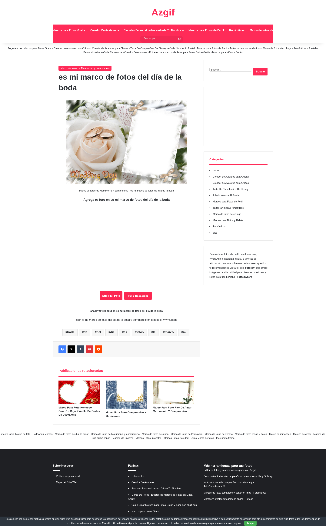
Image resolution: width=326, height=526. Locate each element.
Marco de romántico (280, 434)
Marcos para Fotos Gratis (68, 30)
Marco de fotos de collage (266, 30)
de (85, 332)
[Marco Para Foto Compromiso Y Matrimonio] (126, 395)
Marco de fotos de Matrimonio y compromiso (85, 68)
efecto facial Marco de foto (15, 434)
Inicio (43, 30)
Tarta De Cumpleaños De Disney (148, 48)
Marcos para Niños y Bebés (227, 52)
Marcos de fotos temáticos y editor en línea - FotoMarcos (235, 492)
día (112, 332)
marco (169, 332)
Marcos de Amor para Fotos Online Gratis (187, 52)
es (125, 332)
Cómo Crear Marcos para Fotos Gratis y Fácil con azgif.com (164, 505)
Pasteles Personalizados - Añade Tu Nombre (156, 488)
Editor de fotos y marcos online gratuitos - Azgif (230, 470)
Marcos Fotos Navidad (176, 438)
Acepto (250, 523)
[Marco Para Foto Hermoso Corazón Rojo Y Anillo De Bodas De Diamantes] (79, 392)
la (154, 332)
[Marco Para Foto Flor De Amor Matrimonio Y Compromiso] (173, 392)
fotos (140, 332)
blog (215, 232)
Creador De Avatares (103, 30)
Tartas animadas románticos (245, 48)
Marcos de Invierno (122, 438)
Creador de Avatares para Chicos (110, 48)
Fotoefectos (155, 52)
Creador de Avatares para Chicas (72, 48)
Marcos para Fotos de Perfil (206, 30)
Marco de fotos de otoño (155, 434)
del (99, 332)
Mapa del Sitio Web (66, 482)
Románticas (236, 30)
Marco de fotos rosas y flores (251, 434)
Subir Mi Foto (111, 295)
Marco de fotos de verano (219, 434)
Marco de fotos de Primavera (186, 434)
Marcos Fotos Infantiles (148, 438)
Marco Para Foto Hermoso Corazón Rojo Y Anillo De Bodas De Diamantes (79, 411)
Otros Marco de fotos (203, 438)
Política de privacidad (68, 476)
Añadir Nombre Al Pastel (181, 48)
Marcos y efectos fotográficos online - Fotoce (228, 499)
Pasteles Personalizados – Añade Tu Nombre (152, 30)
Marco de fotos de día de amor (71, 434)
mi (184, 332)
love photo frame (225, 438)
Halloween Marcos (43, 434)
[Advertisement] (238, 116)
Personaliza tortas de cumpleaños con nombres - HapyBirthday (238, 476)
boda (71, 332)
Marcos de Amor (302, 434)
